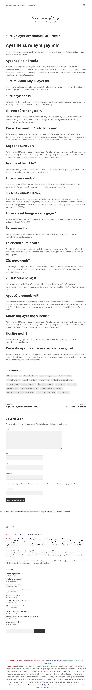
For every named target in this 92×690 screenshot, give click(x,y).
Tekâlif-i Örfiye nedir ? (13, 574)
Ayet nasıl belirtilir (64, 376)
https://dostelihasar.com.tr (29, 511)
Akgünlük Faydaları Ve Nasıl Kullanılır (22, 406)
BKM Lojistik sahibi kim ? (13, 584)
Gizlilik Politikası (11, 5)
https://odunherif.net (9, 511)
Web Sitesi (9, 473)
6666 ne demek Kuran (14, 376)
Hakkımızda (21, 5)
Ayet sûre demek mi (29, 380)
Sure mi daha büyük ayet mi (46, 392)
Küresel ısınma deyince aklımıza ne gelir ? (19, 611)
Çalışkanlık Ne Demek (76, 406)
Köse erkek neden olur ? (13, 622)
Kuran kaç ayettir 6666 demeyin (52, 388)
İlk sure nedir (72, 384)
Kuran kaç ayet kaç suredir (30, 388)
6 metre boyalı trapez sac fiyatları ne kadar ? (20, 590)
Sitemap (66, 511)
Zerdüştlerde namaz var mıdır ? (16, 601)
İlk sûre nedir (60, 384)
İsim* (7, 454)
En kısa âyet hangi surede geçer (62, 380)
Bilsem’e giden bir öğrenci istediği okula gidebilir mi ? (22, 617)
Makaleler (15, 370)
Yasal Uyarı (31, 5)
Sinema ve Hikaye (46, 18)
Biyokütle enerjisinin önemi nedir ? (16, 595)
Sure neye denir (63, 392)
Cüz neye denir (44, 380)
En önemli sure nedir (28, 384)
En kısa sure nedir (12, 384)
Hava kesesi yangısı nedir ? (14, 579)
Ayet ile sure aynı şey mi (47, 376)
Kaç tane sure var (12, 388)
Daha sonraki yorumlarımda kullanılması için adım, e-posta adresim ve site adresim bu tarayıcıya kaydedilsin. (43, 484)
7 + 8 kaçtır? (10, 489)
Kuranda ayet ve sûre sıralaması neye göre (20, 392)
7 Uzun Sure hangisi (30, 376)
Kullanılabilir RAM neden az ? (15, 606)
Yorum (8, 429)
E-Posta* (8, 464)
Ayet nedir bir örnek (13, 380)
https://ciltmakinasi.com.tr (51, 511)
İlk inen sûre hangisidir (45, 384)
